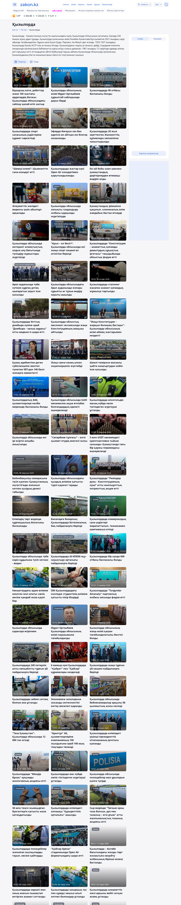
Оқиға (89, 4)
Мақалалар (107, 4)
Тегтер (24, 30)
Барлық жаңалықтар (148, 153)
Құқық (97, 4)
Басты (15, 30)
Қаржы (81, 4)
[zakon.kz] (29, 4)
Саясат (66, 4)
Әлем (73, 4)
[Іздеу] (166, 4)
